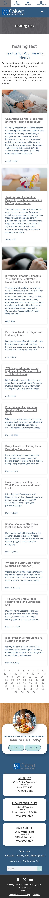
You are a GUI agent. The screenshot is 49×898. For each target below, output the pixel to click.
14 (27, 674)
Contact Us (15, 861)
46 (6, 689)
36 (30, 683)
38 (43, 683)
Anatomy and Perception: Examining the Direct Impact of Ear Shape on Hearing (23, 200)
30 (36, 680)
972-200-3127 (24, 840)
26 (12, 680)
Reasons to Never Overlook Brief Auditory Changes (21, 525)
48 (18, 689)
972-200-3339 (24, 790)
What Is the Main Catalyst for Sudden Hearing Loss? (22, 564)
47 (12, 689)
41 (18, 686)
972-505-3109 (24, 815)
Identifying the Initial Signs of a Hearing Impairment (24, 639)
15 (33, 674)
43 (30, 686)
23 (36, 677)
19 (12, 677)
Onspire (36, 895)
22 (30, 677)
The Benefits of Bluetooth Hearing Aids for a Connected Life (23, 601)
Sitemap (24, 890)
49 (25, 689)
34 (18, 683)
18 (7, 677)
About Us (9, 855)
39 (6, 686)
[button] (42, 12)
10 (5, 674)
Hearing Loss (37, 855)
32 (6, 683)
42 (24, 686)
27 (18, 680)
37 (37, 683)
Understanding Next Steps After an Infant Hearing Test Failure (24, 120)
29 (30, 680)
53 (16, 692)
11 (10, 674)
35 (24, 683)
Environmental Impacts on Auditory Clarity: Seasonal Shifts (21, 410)
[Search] (39, 868)
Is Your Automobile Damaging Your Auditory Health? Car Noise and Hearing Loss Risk (23, 278)
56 (34, 692)
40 (12, 686)
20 (18, 677)
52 (43, 689)
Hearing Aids (23, 855)
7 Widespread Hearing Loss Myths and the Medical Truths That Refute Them (23, 371)
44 (36, 686)
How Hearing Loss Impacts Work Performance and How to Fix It (23, 485)
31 (43, 680)
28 (24, 680)
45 (43, 686)
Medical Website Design (19, 895)
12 (16, 674)
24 (42, 677)
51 (37, 689)
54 (22, 692)
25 (6, 680)
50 (31, 689)
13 (21, 674)
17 (44, 674)
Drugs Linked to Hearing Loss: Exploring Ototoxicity (23, 448)
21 (24, 677)
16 (38, 674)
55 (28, 692)
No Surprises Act (31, 861)
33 (12, 683)
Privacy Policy (25, 887)
